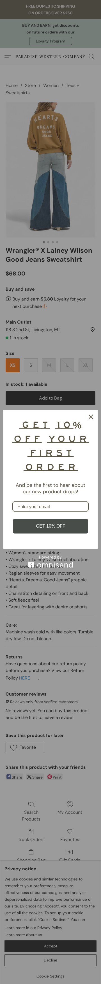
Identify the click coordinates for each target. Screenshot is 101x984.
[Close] (91, 416)
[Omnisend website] (50, 561)
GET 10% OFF (50, 526)
